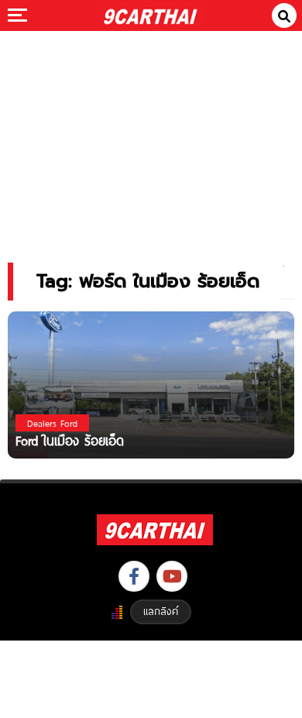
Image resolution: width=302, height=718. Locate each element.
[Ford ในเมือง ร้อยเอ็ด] (151, 384)
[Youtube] (171, 576)
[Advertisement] (151, 136)
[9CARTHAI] (150, 15)
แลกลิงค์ (160, 611)
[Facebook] (133, 576)
